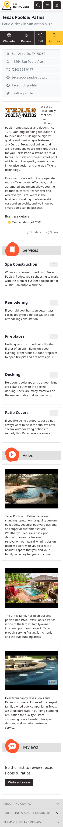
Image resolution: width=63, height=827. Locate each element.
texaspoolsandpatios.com (31, 77)
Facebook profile (24, 85)
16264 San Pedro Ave (27, 61)
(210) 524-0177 (22, 69)
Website (9, 41)
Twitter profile (22, 93)
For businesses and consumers (27, 813)
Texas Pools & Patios (23, 17)
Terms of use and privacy (22, 822)
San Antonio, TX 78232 (28, 53)
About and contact (18, 804)
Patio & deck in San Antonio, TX (27, 23)
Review (26, 41)
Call (40, 41)
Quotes (54, 41)
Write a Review (19, 782)
